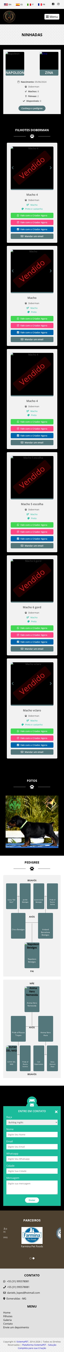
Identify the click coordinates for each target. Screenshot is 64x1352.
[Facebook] (53, 4)
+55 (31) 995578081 (17, 1281)
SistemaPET (22, 1341)
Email (9, 1141)
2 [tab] (33, 1258)
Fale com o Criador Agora (33, 215)
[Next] (51, 168)
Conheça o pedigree (32, 108)
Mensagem (12, 1178)
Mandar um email (33, 236)
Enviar (32, 1200)
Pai (32, 971)
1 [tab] (31, 1258)
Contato (8, 1323)
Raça (9, 1117)
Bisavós (32, 880)
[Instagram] (58, 4)
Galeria (7, 1320)
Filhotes (7, 1316)
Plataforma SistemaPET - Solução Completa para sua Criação (37, 1346)
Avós (32, 916)
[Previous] (12, 168)
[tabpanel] (32, 1235)
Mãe (32, 983)
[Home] (8, 16)
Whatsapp (12, 1153)
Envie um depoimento (16, 1327)
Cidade (10, 1165)
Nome (10, 1129)
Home (6, 1312)
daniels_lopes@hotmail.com (23, 1292)
